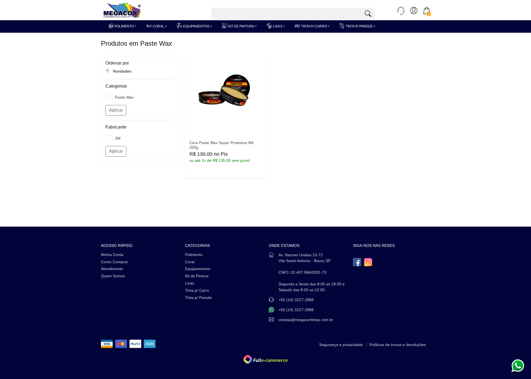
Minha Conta (112, 254)
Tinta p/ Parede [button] (359, 26)
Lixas (189, 283)
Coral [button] (158, 26)
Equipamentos (197, 269)
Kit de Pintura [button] (240, 26)
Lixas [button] (277, 26)
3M (118, 138)
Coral (189, 262)
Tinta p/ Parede (198, 297)
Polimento (193, 254)
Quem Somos (113, 276)
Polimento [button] (124, 26)
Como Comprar (114, 262)
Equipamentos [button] (195, 26)
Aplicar (116, 110)
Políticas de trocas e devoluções (397, 344)
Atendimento (112, 269)
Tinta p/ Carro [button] (313, 26)
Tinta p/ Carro (197, 290)
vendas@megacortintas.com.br (305, 319)
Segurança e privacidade (341, 344)
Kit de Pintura (197, 276)
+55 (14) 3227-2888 (296, 310)
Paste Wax (124, 97)
